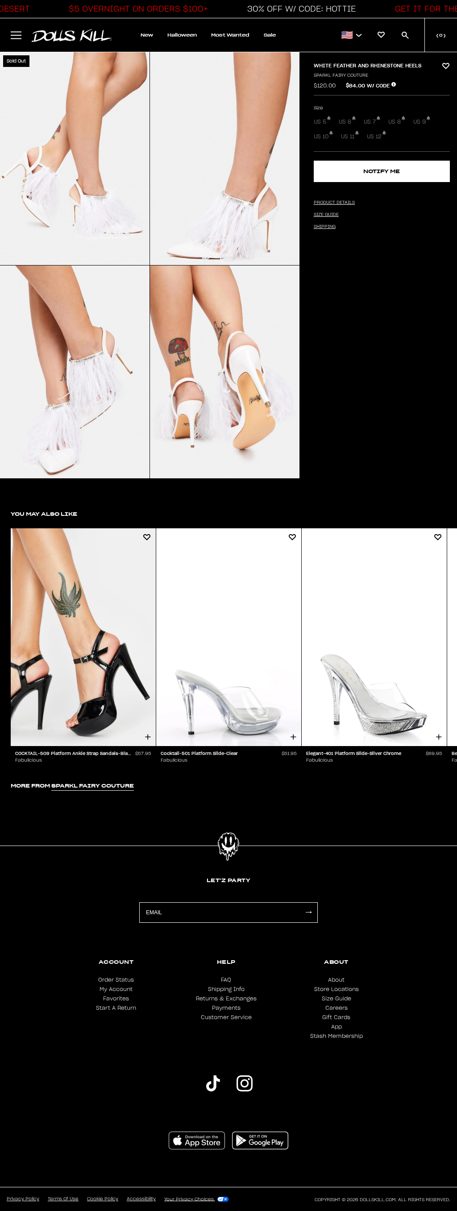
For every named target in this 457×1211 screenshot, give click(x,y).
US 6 (345, 121)
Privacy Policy (23, 1199)
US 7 (370, 121)
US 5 (320, 121)
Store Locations (336, 989)
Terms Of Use (63, 1199)
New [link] (147, 35)
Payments (226, 1008)
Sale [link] (270, 35)
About (336, 980)
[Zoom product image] (75, 158)
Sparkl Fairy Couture (341, 75)
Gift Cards (336, 1017)
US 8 (394, 121)
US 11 (347, 136)
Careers (336, 1008)
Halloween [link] (182, 35)
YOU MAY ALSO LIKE (44, 513)
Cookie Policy (102, 1199)
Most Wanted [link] (230, 35)
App (336, 1026)
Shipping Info (226, 989)
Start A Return (116, 1008)
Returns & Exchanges (226, 998)
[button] (136, 8)
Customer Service (226, 1017)
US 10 (321, 136)
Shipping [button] (325, 226)
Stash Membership (336, 1036)
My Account (116, 989)
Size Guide (336, 998)
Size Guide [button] (326, 214)
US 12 (374, 136)
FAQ (226, 980)
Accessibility (141, 1199)
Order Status (116, 980)
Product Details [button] (334, 202)
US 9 (419, 121)
